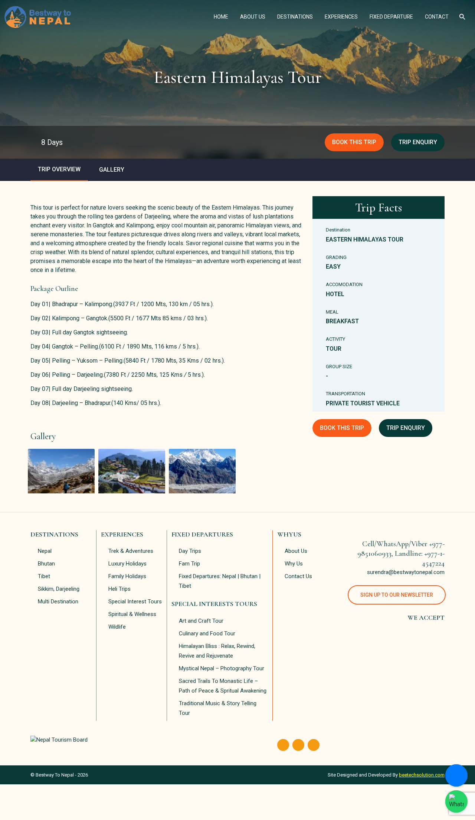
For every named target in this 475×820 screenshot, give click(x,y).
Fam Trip (189, 563)
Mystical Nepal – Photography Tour (221, 668)
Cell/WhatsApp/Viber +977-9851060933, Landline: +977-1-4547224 (401, 553)
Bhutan (46, 563)
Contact (440, 16)
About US (255, 16)
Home (224, 16)
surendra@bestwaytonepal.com (406, 572)
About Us (296, 551)
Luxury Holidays (127, 563)
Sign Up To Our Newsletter (396, 595)
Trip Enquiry (418, 142)
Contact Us (298, 576)
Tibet (44, 576)
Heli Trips (119, 589)
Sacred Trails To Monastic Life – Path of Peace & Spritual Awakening (222, 686)
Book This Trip (354, 142)
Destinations (298, 16)
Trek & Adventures (130, 551)
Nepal (45, 551)
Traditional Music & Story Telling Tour (217, 708)
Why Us (294, 563)
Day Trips (190, 551)
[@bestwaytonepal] (456, 801)
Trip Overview (59, 169)
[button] (463, 16)
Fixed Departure (394, 16)
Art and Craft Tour (201, 621)
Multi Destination (58, 601)
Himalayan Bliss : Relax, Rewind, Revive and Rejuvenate (217, 651)
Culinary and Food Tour (207, 633)
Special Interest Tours (135, 601)
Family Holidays (127, 576)
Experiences (344, 16)
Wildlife (117, 626)
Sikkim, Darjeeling (58, 589)
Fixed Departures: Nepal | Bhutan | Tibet (220, 581)
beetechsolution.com (422, 775)
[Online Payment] (456, 775)
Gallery (111, 169)
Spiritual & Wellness (132, 614)
